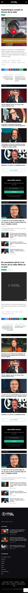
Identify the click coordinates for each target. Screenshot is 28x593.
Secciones (4, 217)
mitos (16, 311)
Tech (2, 573)
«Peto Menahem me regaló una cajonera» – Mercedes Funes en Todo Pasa (18, 243)
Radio (2, 567)
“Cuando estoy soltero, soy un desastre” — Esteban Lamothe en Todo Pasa (17, 251)
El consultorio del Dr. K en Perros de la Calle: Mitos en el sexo (8, 78)
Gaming (3, 561)
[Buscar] (26, 2)
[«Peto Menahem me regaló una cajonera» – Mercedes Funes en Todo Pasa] (5, 243)
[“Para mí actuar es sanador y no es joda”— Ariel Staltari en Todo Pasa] (4, 547)
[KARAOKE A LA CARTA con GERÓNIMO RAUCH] (14, 156)
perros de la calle (6, 62)
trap (24, 62)
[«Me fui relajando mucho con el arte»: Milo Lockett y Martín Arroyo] (14, 96)
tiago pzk (19, 62)
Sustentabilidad (4, 571)
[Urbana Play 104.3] (14, 2)
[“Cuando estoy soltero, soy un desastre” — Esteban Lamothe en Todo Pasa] (5, 251)
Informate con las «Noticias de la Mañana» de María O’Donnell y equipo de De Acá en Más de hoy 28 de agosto (13, 355)
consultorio (8, 311)
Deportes (3, 559)
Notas (2, 565)
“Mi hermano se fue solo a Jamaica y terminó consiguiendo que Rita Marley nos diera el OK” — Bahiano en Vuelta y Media (13, 146)
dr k (13, 311)
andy (3, 311)
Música (3, 14)
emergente (4, 60)
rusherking (13, 62)
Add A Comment (14, 170)
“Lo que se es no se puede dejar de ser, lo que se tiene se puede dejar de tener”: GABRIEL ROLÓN (13, 222)
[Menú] (2, 2)
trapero (3, 64)
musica (18, 60)
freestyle (14, 60)
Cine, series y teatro (5, 557)
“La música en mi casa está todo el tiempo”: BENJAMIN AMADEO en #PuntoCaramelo (17, 531)
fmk (9, 60)
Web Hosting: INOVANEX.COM (19, 589)
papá (20, 311)
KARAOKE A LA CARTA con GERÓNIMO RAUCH (13, 165)
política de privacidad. (15, 196)
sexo (12, 313)
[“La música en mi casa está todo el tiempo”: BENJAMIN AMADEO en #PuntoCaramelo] (4, 531)
